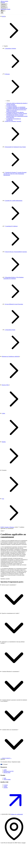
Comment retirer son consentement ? (10, 729)
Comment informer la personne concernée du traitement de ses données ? (14, 700)
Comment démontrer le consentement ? (10, 671)
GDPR (5, 770)
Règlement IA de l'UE (8, 771)
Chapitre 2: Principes (9, 527)
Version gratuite (6, 9)
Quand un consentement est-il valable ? (11, 613)
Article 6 (3, 758)
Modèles (4, 441)
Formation (3, 6)
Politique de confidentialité (17, 814)
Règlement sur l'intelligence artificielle (10, 356)
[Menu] (2, 13)
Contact (5, 786)
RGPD (3, 16)
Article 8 (8, 758)
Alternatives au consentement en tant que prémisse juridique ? (13, 642)
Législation (3, 4)
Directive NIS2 (5, 385)
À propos (5, 785)
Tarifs (2, 9)
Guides (3, 413)
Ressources (3, 7)
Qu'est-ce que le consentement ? (9, 584)
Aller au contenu (4, 1)
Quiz (3, 498)
